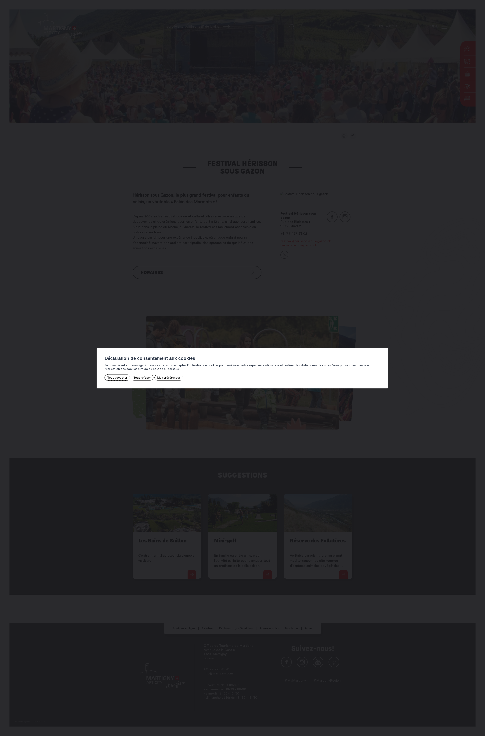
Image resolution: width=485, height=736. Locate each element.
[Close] (384, 344)
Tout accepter (117, 377)
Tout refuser (142, 377)
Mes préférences (168, 377)
